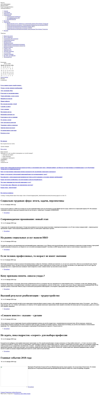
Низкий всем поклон (6, 98)
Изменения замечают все (8, 114)
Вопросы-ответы (8, 47)
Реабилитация (7, 41)
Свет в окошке (5, 109)
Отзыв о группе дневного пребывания (11, 88)
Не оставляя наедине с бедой (9, 104)
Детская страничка (9, 51)
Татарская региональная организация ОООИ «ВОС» (21, 26)
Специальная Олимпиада (13, 16)
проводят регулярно (7, 154)
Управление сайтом (10, 392)
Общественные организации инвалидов (14, 45)
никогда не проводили (8, 158)
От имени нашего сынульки (8, 130)
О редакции (7, 12)
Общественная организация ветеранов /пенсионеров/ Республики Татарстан (27, 29)
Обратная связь (8, 13)
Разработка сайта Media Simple (22, 393)
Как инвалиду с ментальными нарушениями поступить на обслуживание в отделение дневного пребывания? (32, 177)
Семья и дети (7, 48)
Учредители (7, 22)
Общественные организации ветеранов (14, 44)
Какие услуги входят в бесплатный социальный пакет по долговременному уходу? (24, 174)
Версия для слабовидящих (5, 3)
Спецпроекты (7, 15)
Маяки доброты (5, 101)
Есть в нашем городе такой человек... (11, 85)
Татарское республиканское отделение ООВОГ (19, 27)
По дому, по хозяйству (10, 55)
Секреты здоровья (8, 54)
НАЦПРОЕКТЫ (11, 19)
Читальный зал (8, 57)
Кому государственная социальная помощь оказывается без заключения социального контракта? (28, 171)
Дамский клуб (7, 50)
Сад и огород (7, 52)
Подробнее (7, 212)
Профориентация (8, 43)
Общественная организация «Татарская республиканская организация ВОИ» (27, 25)
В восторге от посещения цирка (10, 93)
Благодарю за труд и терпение (9, 117)
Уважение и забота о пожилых (9, 125)
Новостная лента (8, 36)
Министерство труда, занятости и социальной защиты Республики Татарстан (27, 23)
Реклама (6, 30)
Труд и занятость (8, 37)
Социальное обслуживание (11, 38)
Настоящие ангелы (6, 112)
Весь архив (4, 149)
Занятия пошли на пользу (8, 127)
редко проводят (6, 156)
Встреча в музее (5, 133)
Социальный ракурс (9, 40)
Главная (6, 11)
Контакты (6, 20)
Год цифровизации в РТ (13, 18)
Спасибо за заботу (6, 106)
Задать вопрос (4, 77)
